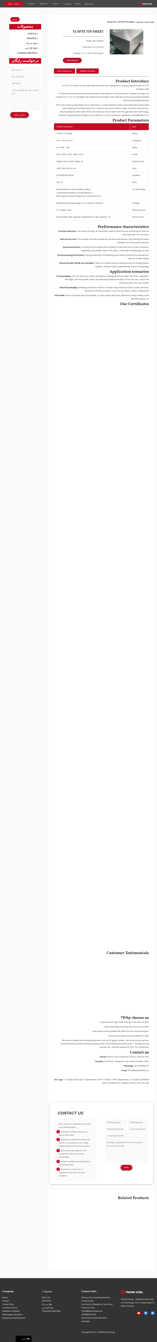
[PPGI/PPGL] (33, 38)
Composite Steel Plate (51, 1311)
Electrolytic (79, 1079)
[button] (63, 3)
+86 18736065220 (88, 1314)
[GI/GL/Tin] (34, 34)
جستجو (15, 19)
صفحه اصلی (88, 3)
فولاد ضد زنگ (47, 1304)
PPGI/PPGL (46, 1301)
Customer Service (9, 1307)
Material (43, 3)
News (55, 3)
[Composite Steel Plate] (28, 53)
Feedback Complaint (11, 1311)
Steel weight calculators (12, 1314)
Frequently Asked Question (14, 1318)
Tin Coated (134, 1079)
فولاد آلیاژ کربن (47, 1307)
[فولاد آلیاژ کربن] (32, 48)
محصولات (67, 3)
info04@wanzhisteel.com (92, 1311)
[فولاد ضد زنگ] (33, 43)
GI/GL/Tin (111, 22)
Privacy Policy (8, 1304)
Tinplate (69, 1079)
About (77, 3)
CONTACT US (70, 1113)
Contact (30, 3)
